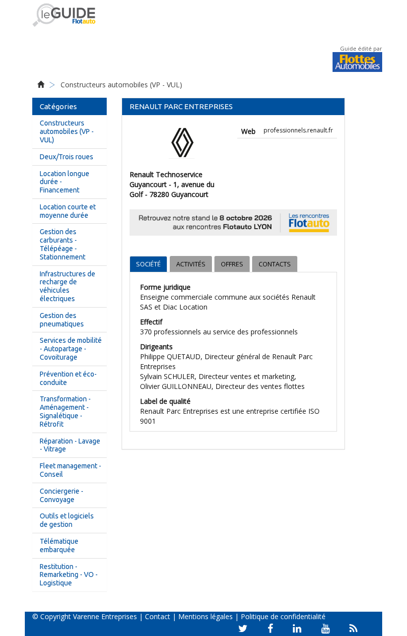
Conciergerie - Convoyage (61, 495)
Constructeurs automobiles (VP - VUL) (121, 84)
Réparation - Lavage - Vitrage (70, 445)
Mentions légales (205, 616)
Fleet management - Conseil (70, 470)
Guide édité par (361, 48)
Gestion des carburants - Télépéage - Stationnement (62, 244)
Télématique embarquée (59, 545)
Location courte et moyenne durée (68, 211)
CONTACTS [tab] (275, 263)
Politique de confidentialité (283, 616)
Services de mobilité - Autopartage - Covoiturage (71, 348)
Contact (157, 616)
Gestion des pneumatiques (62, 320)
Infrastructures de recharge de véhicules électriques (67, 286)
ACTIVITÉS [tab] (190, 263)
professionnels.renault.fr (298, 130)
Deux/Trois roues (66, 157)
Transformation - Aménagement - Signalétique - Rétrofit (65, 411)
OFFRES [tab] (232, 263)
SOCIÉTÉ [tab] (148, 263)
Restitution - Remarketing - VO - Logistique (69, 575)
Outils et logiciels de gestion (67, 520)
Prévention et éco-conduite (68, 378)
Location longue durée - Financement (64, 182)
